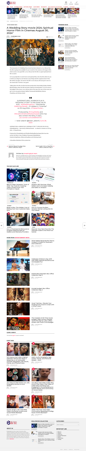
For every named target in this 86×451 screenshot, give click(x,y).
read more (11, 438)
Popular (71, 4)
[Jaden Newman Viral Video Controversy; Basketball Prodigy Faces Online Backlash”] (43, 401)
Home (11, 6)
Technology (10, 182)
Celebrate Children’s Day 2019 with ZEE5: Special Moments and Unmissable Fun (43, 260)
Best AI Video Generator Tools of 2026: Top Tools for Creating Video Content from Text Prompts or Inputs (12, 16)
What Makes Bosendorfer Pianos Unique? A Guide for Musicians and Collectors (43, 242)
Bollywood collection (55, 6)
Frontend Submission (62, 435)
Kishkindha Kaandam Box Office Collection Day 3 (43, 274)
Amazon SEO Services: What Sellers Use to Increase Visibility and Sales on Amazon (23, 16)
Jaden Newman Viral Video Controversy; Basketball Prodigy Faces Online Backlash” (43, 411)
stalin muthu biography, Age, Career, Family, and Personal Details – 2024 (41, 358)
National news (28, 6)
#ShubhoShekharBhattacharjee (26, 114)
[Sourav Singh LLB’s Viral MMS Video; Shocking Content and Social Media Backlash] (18, 401)
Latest (66, 4)
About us (59, 431)
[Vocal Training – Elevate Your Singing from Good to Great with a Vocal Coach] (18, 308)
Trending (76, 4)
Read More (61, 32)
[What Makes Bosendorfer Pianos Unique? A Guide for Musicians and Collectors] (18, 248)
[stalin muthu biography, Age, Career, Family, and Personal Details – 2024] (43, 349)
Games (33, 227)
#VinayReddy (34, 112)
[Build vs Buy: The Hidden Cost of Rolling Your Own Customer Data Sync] (37, 11)
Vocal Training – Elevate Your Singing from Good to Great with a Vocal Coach (43, 304)
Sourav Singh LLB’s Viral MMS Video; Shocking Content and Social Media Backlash (17, 411)
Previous (7, 14)
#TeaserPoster (37, 108)
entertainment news (22, 237)
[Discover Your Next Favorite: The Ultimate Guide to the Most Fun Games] (73, 11)
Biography (44, 6)
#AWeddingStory (28, 104)
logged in (14, 335)
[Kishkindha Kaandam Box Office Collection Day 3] (18, 279)
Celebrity (59, 433)
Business (34, 182)
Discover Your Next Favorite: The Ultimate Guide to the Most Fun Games (72, 16)
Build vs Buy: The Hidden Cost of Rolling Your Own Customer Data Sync (37, 15)
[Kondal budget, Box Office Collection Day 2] (18, 294)
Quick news (36, 6)
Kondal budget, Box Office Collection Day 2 (41, 289)
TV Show (72, 6)
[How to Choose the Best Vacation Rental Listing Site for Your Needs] (49, 11)
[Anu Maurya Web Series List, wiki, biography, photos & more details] (18, 374)
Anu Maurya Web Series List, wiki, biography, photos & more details (18, 384)
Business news (18, 6)
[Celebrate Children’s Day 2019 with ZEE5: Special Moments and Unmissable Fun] (18, 264)
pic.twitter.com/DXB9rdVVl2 (31, 117)
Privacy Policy (60, 438)
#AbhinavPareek (20, 106)
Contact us (60, 434)
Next (78, 14)
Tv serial (65, 6)
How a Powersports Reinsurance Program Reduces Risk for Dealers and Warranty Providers (61, 16)
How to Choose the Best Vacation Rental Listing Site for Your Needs (49, 15)
